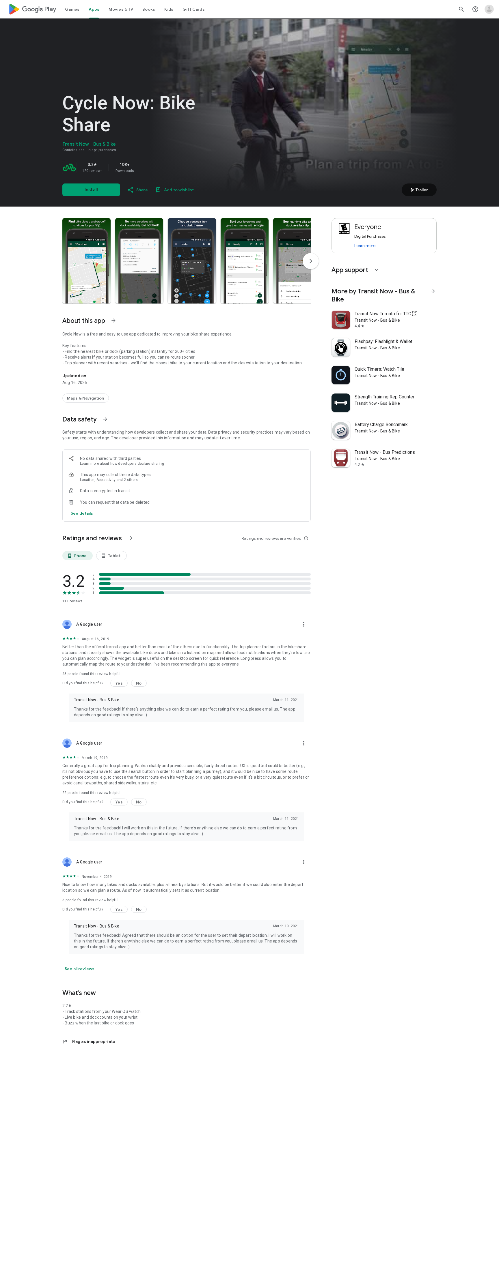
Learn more (89, 464)
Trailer (418, 189)
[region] (143, 167)
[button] (86, 260)
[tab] (72, 9)
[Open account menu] (489, 9)
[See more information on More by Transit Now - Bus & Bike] (433, 291)
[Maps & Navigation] (85, 398)
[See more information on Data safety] (105, 419)
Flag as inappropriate (88, 1041)
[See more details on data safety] (82, 513)
